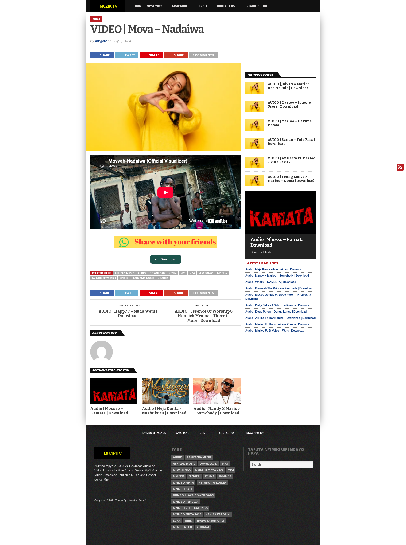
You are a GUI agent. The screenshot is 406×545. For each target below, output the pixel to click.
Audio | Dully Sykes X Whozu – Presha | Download (278, 305)
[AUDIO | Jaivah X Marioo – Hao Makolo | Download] (254, 92)
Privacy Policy (255, 5)
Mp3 (183, 273)
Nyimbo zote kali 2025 (190, 508)
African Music (124, 273)
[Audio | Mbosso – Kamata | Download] (280, 233)
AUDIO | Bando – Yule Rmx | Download (291, 142)
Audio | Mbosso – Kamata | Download (109, 410)
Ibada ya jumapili (210, 521)
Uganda (163, 278)
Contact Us (226, 5)
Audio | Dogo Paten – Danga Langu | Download (276, 311)
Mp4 (192, 273)
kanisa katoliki (218, 514)
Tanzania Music (143, 278)
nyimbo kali (182, 489)
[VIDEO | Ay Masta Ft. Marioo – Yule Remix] (254, 167)
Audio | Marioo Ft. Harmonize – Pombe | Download (278, 324)
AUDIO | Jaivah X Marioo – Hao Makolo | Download (290, 86)
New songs (205, 273)
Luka (176, 521)
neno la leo (182, 527)
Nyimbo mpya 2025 (187, 514)
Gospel (202, 5)
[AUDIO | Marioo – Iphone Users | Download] (254, 111)
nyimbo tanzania (212, 483)
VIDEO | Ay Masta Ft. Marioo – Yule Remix (291, 160)
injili (189, 521)
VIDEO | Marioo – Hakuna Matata (290, 123)
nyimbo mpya (183, 483)
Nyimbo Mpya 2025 (149, 5)
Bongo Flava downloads (193, 495)
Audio (142, 273)
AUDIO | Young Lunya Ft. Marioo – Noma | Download (291, 179)
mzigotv (101, 41)
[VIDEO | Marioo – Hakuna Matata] (254, 129)
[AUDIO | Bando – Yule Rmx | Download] (254, 148)
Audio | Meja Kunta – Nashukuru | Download (164, 410)
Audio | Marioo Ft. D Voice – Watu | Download (274, 330)
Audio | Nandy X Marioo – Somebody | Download (216, 410)
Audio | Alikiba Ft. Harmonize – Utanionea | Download (280, 318)
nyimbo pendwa (185, 502)
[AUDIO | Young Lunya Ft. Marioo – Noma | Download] (254, 185)
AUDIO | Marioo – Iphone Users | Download (289, 105)
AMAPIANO (179, 5)
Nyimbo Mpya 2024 (104, 278)
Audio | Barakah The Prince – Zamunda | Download (278, 288)
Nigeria (222, 273)
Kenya (173, 273)
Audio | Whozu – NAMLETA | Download (270, 282)
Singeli (124, 278)
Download (157, 273)
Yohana (203, 527)
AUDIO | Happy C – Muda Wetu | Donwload (127, 313)
